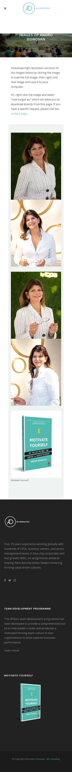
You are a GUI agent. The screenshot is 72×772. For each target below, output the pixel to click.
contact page (19, 113)
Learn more (11, 650)
